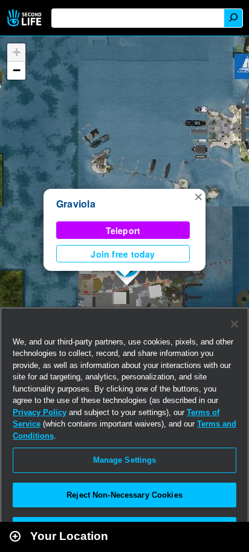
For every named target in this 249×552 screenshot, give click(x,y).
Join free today (123, 254)
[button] (198, 196)
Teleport (123, 230)
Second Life (25, 17)
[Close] (234, 324)
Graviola (75, 204)
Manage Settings (125, 460)
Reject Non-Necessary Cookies (124, 495)
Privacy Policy (39, 412)
